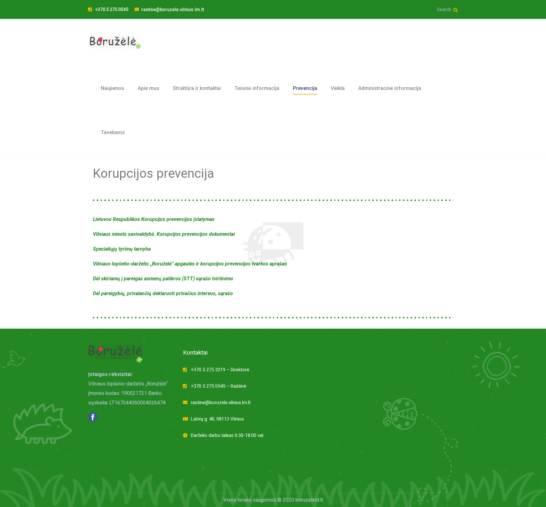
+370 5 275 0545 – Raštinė (218, 386)
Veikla (338, 88)
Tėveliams (113, 132)
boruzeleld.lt (309, 500)
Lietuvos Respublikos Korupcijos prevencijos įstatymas (154, 219)
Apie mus (148, 88)
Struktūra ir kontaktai (197, 88)
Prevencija (305, 88)
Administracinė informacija (389, 88)
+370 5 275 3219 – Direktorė (220, 370)
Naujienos (112, 88)
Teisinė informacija (256, 88)
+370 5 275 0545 (111, 9)
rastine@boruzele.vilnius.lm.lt (172, 9)
